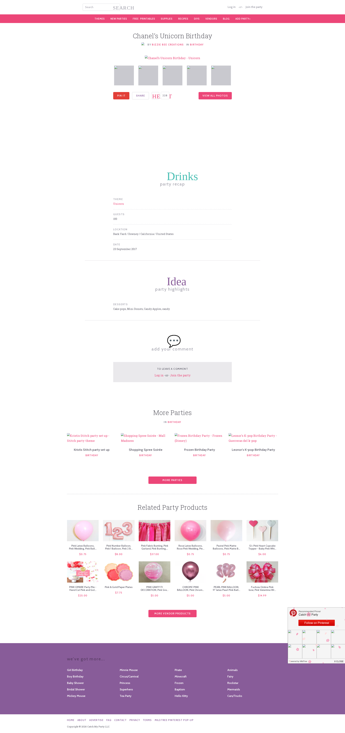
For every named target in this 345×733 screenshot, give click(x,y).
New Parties (119, 18)
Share (140, 95)
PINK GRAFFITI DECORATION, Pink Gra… (154, 588)
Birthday (197, 44)
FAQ (108, 720)
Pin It (121, 95)
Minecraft (181, 676)
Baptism (180, 689)
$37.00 (154, 554)
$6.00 (262, 554)
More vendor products (172, 613)
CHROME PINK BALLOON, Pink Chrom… (190, 588)
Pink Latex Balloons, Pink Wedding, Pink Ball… (82, 547)
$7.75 (118, 592)
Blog (226, 18)
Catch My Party (172, 7)
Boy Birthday (75, 676)
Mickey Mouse (76, 696)
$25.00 (82, 595)
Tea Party (125, 696)
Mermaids (233, 689)
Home (71, 720)
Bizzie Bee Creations (168, 44)
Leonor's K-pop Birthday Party (253, 450)
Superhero (126, 689)
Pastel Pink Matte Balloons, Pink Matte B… (226, 547)
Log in (232, 7)
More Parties (172, 480)
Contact (120, 720)
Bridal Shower (76, 689)
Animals (232, 670)
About (82, 720)
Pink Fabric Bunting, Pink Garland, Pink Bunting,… (154, 547)
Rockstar (232, 683)
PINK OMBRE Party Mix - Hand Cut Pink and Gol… (82, 588)
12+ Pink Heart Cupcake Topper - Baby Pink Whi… (262, 547)
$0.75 (83, 554)
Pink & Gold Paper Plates (119, 587)
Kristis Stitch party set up (92, 450)
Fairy (230, 676)
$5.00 (154, 595)
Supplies (166, 18)
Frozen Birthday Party (199, 450)
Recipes (183, 18)
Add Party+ (243, 18)
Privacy (135, 720)
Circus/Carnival (129, 676)
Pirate (178, 670)
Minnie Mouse (129, 670)
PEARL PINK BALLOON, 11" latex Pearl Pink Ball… (226, 588)
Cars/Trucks (234, 696)
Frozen (179, 683)
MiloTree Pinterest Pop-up (174, 720)
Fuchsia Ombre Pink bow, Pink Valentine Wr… (262, 588)
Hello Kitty (181, 696)
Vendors (211, 18)
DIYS (197, 18)
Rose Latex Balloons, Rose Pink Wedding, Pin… (190, 547)
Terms (147, 720)
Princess (125, 683)
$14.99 (262, 595)
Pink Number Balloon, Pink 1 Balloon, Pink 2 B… (118, 547)
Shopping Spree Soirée (145, 450)
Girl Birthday (75, 670)
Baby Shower (75, 683)
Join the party (254, 7)
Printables (144, 18)
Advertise (96, 720)
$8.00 (119, 554)
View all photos (215, 95)
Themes (100, 18)
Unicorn (118, 203)
